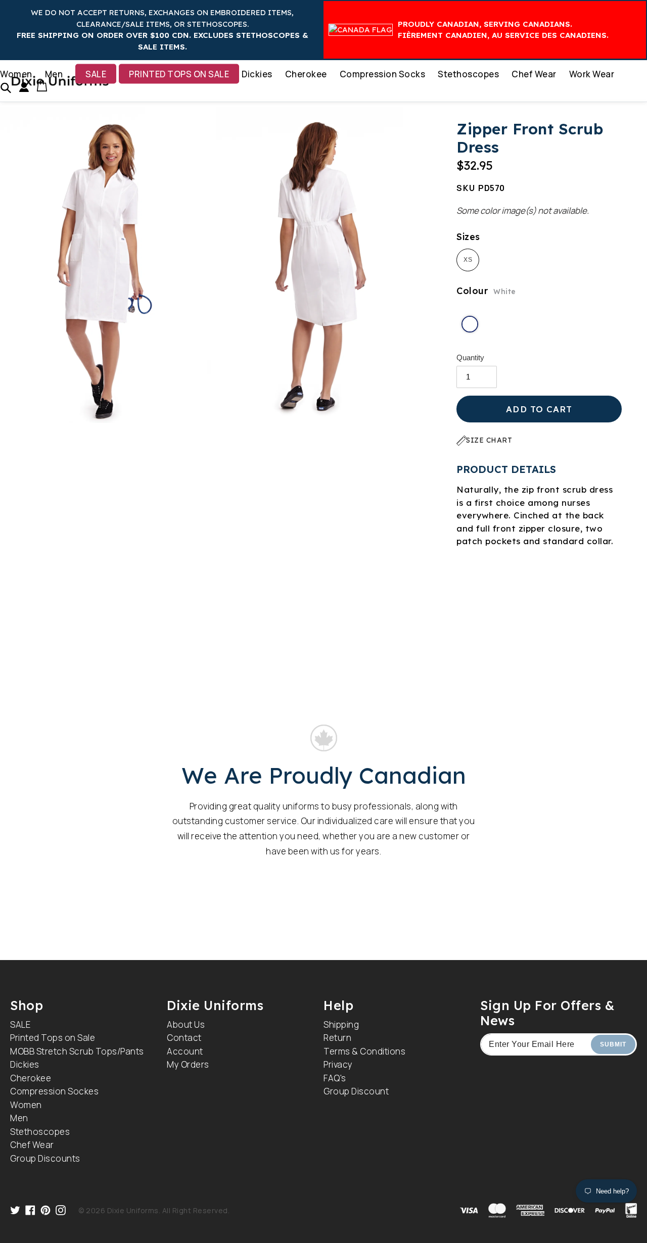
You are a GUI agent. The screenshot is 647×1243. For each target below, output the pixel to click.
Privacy (338, 1064)
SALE (95, 74)
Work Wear (592, 74)
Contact (184, 1037)
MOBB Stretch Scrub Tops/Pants (77, 1051)
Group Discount (356, 1091)
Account (185, 1051)
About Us (186, 1024)
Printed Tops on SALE (179, 74)
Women (16, 74)
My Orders (188, 1064)
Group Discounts (45, 1158)
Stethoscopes (468, 74)
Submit (613, 1044)
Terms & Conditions (364, 1051)
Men (54, 74)
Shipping (341, 1024)
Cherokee (306, 74)
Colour (486, 291)
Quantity (470, 357)
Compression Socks (383, 74)
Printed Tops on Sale (52, 1037)
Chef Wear (534, 74)
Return (337, 1037)
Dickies (257, 74)
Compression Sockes (54, 1091)
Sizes (468, 237)
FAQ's (335, 1078)
